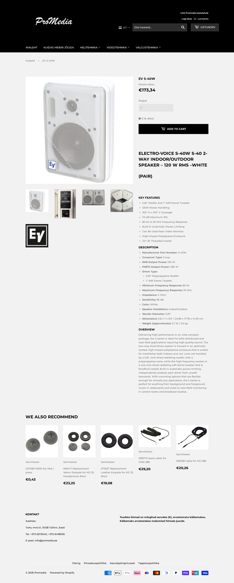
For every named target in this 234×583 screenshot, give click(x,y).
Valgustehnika (147, 47)
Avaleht (31, 47)
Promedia (40, 572)
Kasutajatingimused (122, 563)
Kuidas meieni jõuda (59, 47)
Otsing (76, 563)
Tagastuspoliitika (148, 563)
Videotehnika (117, 47)
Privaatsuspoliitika (95, 563)
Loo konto (203, 19)
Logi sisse (187, 19)
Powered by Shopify (62, 572)
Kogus (143, 100)
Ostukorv (207, 27)
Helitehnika (89, 47)
